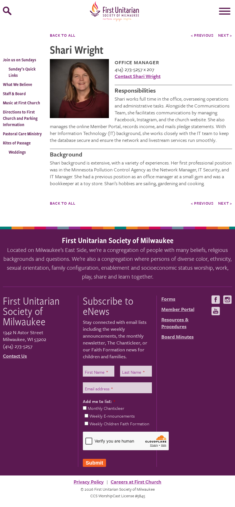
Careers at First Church (136, 481)
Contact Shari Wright (137, 76)
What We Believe (17, 84)
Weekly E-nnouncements (112, 416)
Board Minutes (177, 336)
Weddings (17, 152)
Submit (94, 463)
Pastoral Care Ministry (22, 134)
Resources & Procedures (175, 323)
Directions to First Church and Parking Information (20, 118)
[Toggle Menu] (224, 11)
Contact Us (15, 355)
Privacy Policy (89, 481)
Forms (168, 298)
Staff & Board (14, 94)
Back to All (62, 35)
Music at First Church (21, 103)
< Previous (202, 35)
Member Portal (177, 309)
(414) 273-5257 (17, 346)
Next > (225, 35)
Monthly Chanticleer (106, 408)
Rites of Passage (17, 143)
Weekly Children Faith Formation (119, 423)
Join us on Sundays (19, 60)
